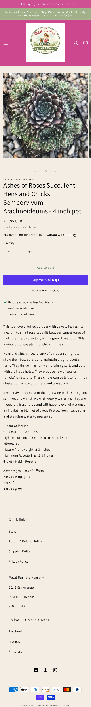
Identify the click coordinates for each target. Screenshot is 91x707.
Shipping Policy (20, 551)
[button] (5, 43)
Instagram (16, 641)
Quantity (8, 243)
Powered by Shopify (59, 705)
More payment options (45, 290)
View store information (24, 314)
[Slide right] (55, 171)
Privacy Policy (18, 561)
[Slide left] (36, 171)
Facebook (16, 631)
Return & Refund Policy (25, 541)
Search (14, 531)
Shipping (8, 227)
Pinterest (15, 651)
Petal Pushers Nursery (39, 705)
